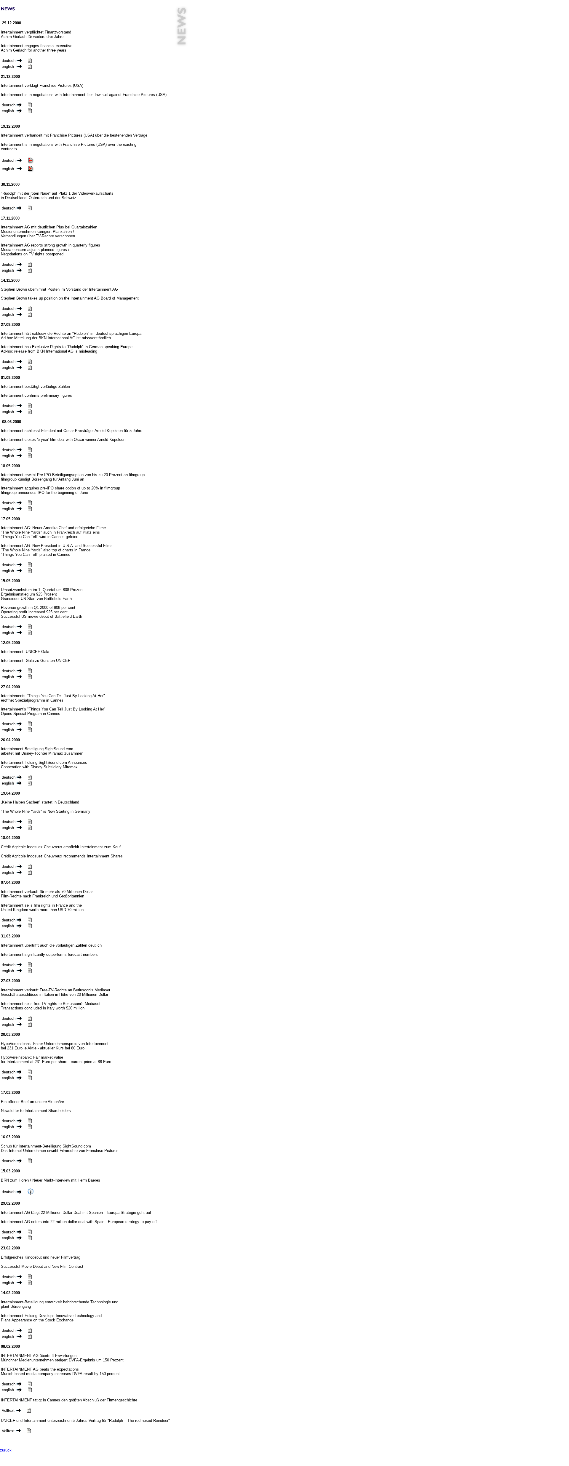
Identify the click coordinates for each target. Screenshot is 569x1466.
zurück (6, 1450)
